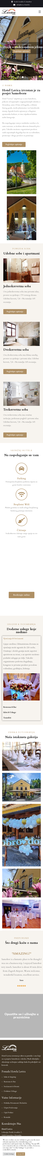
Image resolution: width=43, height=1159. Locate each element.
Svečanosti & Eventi (11, 1086)
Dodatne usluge (10, 1091)
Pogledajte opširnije (21, 51)
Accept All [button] (20, 1154)
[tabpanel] (21, 673)
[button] (5, 270)
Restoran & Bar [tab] (9, 707)
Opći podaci (8, 1112)
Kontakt (7, 1117)
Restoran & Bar (10, 1081)
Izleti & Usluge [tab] (9, 712)
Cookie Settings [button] (9, 1154)
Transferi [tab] (7, 718)
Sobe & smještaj (10, 1077)
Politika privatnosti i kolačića (15, 1103)
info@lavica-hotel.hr (23, 5)
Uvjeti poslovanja (11, 1108)
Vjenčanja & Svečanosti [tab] (13, 638)
